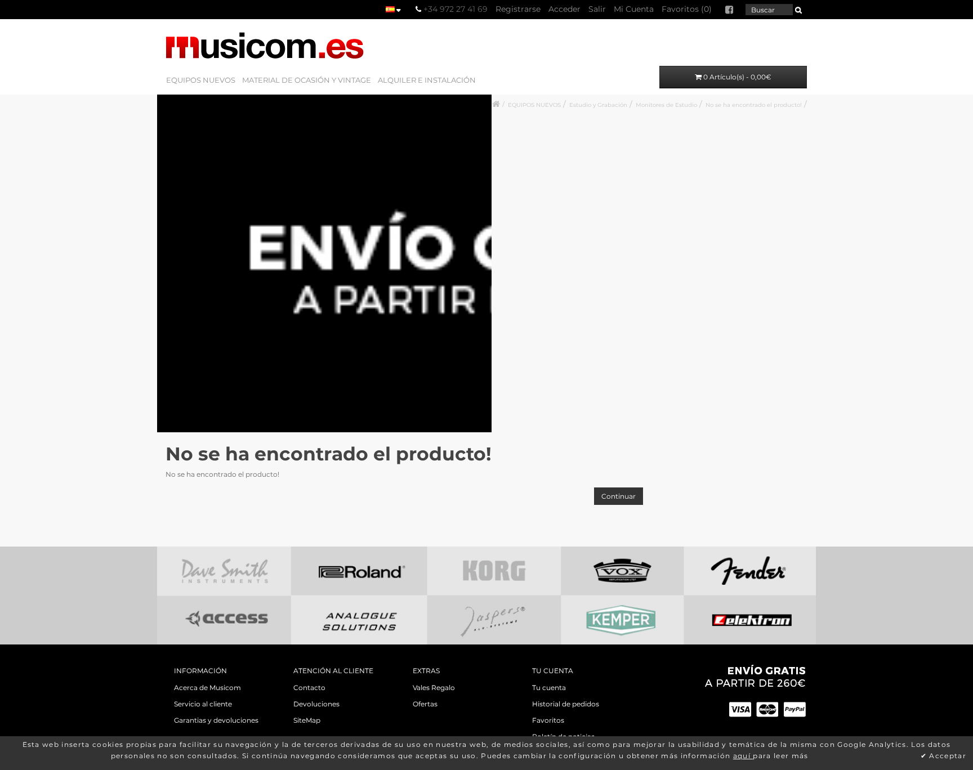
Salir (597, 9)
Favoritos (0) (687, 9)
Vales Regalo (434, 687)
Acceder (564, 9)
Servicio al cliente (203, 704)
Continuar (618, 496)
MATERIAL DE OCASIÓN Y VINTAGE (306, 79)
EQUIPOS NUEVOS (200, 79)
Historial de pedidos (565, 704)
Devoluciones (316, 704)
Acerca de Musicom (207, 687)
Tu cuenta (549, 687)
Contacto (309, 687)
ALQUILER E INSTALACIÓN (427, 79)
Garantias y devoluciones (216, 720)
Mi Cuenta (634, 9)
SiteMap (306, 720)
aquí (743, 755)
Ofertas (425, 704)
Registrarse (518, 9)
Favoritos (548, 720)
